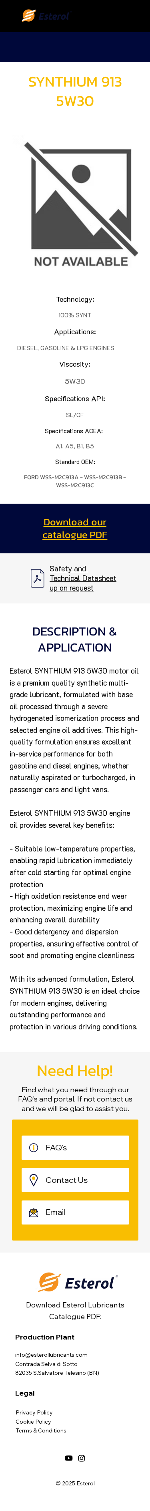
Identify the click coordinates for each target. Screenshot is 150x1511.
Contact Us (67, 1180)
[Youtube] (68, 1458)
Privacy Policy (34, 1412)
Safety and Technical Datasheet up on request (83, 578)
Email (56, 1212)
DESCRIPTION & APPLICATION (74, 639)
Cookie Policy (33, 1421)
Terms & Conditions (41, 1430)
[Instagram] (81, 1458)
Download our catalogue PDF (74, 528)
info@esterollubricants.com (51, 1354)
